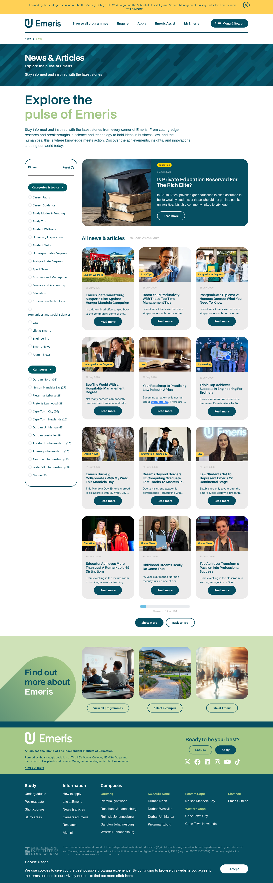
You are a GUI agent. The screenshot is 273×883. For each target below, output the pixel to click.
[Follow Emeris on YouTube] (227, 762)
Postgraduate (34, 801)
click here (124, 876)
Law (35, 322)
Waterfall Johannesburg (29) (51, 467)
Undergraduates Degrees (50, 253)
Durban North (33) (45, 379)
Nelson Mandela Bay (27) (49, 387)
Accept (234, 869)
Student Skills (42, 245)
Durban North (157, 801)
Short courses (34, 809)
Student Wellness (44, 229)
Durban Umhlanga (161, 816)
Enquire (123, 23)
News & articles (74, 809)
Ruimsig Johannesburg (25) (51, 451)
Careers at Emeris (75, 817)
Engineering (41, 338)
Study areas (33, 817)
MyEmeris (191, 23)
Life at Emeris (42, 330)
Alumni (68, 832)
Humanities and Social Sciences (49, 314)
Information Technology (49, 301)
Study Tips (40, 221)
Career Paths (41, 197)
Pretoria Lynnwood (114, 801)
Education (39, 293)
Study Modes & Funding (49, 213)
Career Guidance (44, 205)
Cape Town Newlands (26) (50, 419)
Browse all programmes (90, 23)
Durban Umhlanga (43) (48, 427)
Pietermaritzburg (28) (47, 395)
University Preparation (48, 237)
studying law (159, 401)
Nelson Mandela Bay (200, 801)
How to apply (72, 794)
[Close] (246, 5)
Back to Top (180, 622)
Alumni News (42, 354)
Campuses (40, 369)
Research (70, 825)
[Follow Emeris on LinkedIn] (207, 762)
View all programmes (108, 708)
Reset (66, 167)
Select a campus (165, 708)
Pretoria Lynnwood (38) (48, 403)
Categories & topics (45, 187)
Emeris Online (238, 801)
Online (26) (40, 475)
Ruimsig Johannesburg (117, 816)
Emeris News (41, 346)
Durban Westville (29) (47, 435)
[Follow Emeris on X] (187, 762)
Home (29, 38)
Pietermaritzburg (159, 824)
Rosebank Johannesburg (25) (52, 443)
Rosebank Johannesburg (118, 809)
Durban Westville (160, 809)
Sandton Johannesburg (117, 824)
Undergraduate (35, 794)
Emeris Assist (165, 23)
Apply (141, 23)
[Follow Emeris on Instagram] (217, 762)
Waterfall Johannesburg (117, 832)
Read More (134, 9)
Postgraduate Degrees (48, 261)
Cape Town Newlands (201, 824)
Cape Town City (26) (46, 411)
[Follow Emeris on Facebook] (197, 762)
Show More (149, 622)
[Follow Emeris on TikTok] (237, 762)
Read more (171, 216)
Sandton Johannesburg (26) (51, 459)
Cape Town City (196, 816)
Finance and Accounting (49, 285)
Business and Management (51, 277)
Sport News (40, 269)
